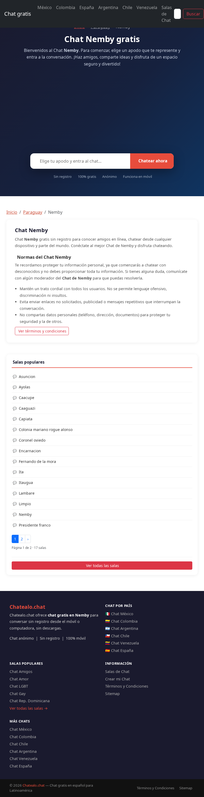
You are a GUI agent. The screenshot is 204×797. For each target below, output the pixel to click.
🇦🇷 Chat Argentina (121, 628)
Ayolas (24, 386)
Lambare (27, 493)
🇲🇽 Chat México (119, 613)
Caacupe (26, 397)
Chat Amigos (21, 671)
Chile (127, 7)
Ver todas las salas (102, 565)
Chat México (21, 729)
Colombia (65, 7)
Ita (21, 471)
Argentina (108, 7)
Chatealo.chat (27, 606)
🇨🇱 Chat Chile (117, 635)
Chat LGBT (19, 686)
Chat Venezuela (23, 758)
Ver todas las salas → (29, 708)
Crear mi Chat (117, 678)
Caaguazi (27, 408)
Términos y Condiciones (126, 686)
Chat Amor (19, 678)
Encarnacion (30, 450)
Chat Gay (18, 693)
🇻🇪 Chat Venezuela (122, 643)
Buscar (193, 14)
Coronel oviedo (32, 440)
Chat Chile (19, 743)
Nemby (25, 514)
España (86, 7)
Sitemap (112, 693)
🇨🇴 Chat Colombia (121, 621)
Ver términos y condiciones (42, 331)
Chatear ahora (152, 160)
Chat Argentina (23, 751)
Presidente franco (34, 525)
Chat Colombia (23, 736)
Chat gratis (17, 13)
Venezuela (147, 7)
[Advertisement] (102, 108)
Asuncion (27, 376)
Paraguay (32, 212)
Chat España (21, 766)
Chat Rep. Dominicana (30, 700)
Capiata (25, 418)
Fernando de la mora (37, 461)
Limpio (25, 503)
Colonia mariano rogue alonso (46, 429)
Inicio (11, 212)
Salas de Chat (167, 14)
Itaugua (26, 482)
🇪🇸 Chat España (119, 650)
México (44, 7)
